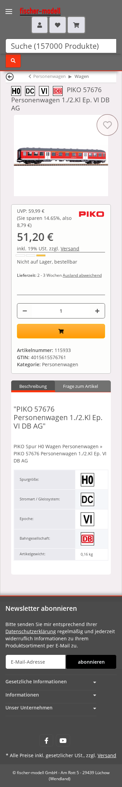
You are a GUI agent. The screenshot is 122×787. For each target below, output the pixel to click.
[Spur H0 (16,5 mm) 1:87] (18, 90)
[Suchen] (13, 60)
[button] (39, 25)
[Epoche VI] (46, 90)
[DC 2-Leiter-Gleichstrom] (32, 90)
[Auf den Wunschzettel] (107, 125)
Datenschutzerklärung (30, 631)
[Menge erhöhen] (97, 311)
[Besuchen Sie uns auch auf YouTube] (63, 740)
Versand (70, 248)
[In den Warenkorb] (61, 331)
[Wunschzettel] (57, 25)
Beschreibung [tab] (33, 386)
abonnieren (91, 662)
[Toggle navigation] (8, 7)
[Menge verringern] (24, 311)
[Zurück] (10, 76)
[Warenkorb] (76, 25)
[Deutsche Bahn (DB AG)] (60, 90)
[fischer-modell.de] (34, 11)
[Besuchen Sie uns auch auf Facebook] (46, 740)
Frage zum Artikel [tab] (80, 386)
